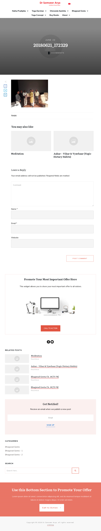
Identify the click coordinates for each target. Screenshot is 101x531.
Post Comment (80, 258)
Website (14, 237)
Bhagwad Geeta (12, 447)
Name (14, 209)
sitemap (50, 525)
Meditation (31, 146)
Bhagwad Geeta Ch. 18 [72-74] (44, 387)
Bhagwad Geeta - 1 (14, 450)
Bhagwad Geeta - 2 (14, 454)
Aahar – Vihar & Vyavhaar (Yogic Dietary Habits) (74, 146)
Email (14, 223)
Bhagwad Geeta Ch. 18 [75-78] (45, 376)
